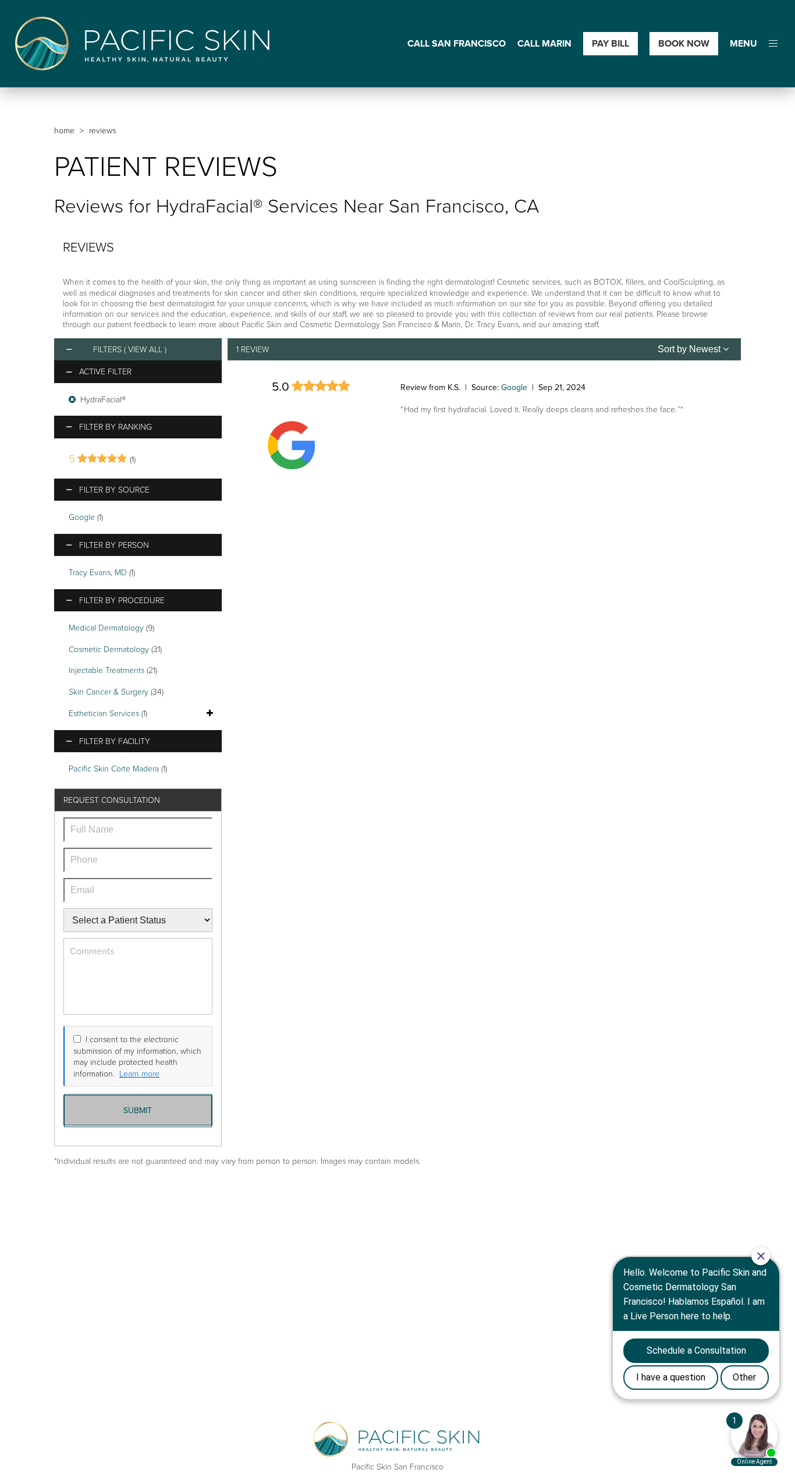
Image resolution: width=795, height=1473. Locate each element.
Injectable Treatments (106, 669)
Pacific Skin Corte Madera (114, 768)
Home (64, 130)
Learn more (139, 1073)
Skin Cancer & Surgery (108, 691)
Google (82, 516)
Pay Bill (610, 43)
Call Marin (544, 44)
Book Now (683, 43)
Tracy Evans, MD (98, 572)
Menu (743, 44)
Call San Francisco (456, 44)
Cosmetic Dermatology (109, 648)
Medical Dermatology (106, 627)
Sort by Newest (690, 349)
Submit (137, 1110)
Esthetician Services (104, 712)
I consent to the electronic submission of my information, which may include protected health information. (137, 1056)
